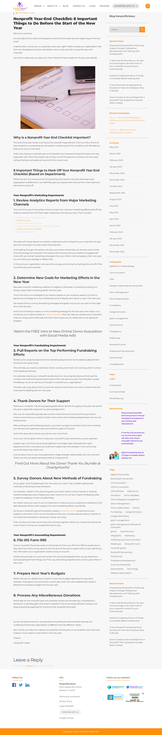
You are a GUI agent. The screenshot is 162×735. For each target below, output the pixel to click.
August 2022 (115, 199)
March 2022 (114, 225)
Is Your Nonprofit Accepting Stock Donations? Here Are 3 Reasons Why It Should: (126, 88)
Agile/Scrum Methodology (121, 266)
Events (136, 508)
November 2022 (117, 180)
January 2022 (115, 238)
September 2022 (117, 193)
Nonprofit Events (117, 344)
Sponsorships (115, 358)
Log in (112, 379)
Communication (117, 273)
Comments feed (117, 392)
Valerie (112, 130)
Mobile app (116, 544)
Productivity (116, 556)
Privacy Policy (65, 701)
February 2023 (116, 160)
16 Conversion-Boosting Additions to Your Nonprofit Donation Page (127, 120)
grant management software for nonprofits (126, 525)
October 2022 (115, 186)
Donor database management (125, 499)
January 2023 (115, 167)
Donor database (131, 495)
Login (92, 6)
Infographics (115, 331)
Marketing (130, 535)
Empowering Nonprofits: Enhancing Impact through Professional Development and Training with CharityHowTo (126, 49)
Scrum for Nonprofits (121, 565)
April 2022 (114, 219)
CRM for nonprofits (120, 487)
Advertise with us (124, 6)
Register (104, 6)
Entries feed (115, 385)
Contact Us (79, 6)
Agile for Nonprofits (120, 474)
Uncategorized (116, 364)
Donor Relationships (119, 299)
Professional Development (122, 351)
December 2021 (116, 245)
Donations (115, 495)
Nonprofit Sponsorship (121, 552)
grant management (118, 318)
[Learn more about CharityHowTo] (116, 687)
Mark (111, 117)
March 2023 (114, 154)
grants (114, 531)
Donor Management (119, 292)
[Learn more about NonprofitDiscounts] (116, 697)
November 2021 (116, 252)
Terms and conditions (69, 696)
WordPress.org (116, 398)
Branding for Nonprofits (122, 479)
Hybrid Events (116, 325)
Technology (132, 569)
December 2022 (117, 173)
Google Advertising (120, 516)
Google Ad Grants (117, 312)
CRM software (117, 491)
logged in (30, 666)
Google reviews (66, 718)
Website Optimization (121, 573)
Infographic (116, 535)
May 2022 (113, 212)
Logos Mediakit (66, 706)
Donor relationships (120, 508)
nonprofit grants (118, 548)
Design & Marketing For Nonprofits (126, 286)
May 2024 (114, 147)
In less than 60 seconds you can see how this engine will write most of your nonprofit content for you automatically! (126, 64)
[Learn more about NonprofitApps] (135, 687)
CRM (111, 279)
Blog (66, 6)
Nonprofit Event (132, 544)
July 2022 (113, 206)
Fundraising (115, 305)
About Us (52, 6)
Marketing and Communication (126, 540)
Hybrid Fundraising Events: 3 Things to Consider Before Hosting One (126, 77)
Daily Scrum (133, 491)
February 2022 (116, 232)
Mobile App (114, 338)
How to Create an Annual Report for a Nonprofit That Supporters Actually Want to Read (127, 100)
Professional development (123, 560)
